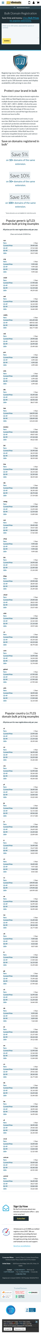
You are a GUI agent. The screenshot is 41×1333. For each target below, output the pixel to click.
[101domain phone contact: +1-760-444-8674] (29, 3)
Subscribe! (21, 1218)
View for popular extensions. (24, 19)
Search (6, 41)
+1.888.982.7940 (20, 1274)
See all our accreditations (21, 1246)
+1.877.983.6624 (8, 1272)
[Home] (14, 7)
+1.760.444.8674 (19, 1270)
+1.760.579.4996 (24, 1272)
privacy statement (17, 1325)
